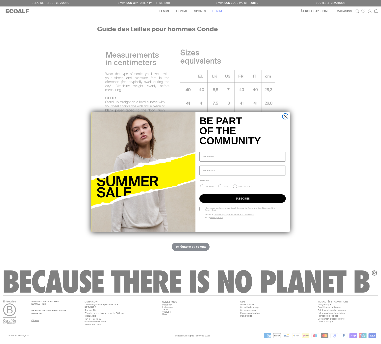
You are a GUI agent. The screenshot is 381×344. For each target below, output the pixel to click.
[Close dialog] (285, 116)
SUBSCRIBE (243, 199)
